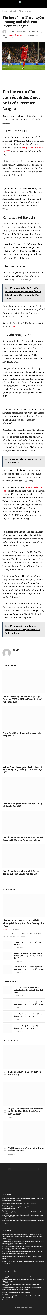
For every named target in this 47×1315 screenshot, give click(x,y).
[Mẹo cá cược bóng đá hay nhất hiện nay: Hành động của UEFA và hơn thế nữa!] (23, 856)
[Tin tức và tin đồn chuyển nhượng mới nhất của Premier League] (23, 56)
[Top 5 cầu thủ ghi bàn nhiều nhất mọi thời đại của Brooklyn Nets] (7, 1028)
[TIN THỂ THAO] (23, 4)
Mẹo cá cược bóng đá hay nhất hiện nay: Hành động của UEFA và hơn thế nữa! (21, 872)
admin (12, 32)
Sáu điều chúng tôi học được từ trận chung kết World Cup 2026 (21, 1212)
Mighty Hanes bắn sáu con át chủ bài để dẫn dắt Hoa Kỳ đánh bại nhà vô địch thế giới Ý (29, 955)
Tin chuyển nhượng (16, 35)
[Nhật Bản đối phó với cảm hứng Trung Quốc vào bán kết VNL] (24, 1133)
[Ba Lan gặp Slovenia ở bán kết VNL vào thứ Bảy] (7, 945)
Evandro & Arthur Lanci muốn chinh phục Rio (16, 1292)
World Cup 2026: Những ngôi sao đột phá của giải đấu (19, 1203)
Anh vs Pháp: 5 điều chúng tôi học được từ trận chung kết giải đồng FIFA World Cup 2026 (22, 769)
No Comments (33, 35)
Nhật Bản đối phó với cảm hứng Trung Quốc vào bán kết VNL (26, 1149)
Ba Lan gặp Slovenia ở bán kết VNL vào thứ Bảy (16, 1276)
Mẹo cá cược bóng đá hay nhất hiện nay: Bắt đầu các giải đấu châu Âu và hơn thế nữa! (23, 838)
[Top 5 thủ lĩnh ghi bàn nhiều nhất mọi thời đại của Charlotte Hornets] (7, 1016)
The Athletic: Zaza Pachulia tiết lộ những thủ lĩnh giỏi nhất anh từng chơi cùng (23, 923)
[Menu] (4, 4)
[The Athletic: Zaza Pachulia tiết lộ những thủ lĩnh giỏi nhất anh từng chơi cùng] (24, 905)
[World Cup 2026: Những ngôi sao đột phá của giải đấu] (23, 718)
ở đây (13, 326)
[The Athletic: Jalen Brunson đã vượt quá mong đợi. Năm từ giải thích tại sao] (7, 969)
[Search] (43, 4)
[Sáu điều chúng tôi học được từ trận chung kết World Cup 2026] (23, 788)
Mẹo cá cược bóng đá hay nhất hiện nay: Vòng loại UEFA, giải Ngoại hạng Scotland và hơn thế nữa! (22, 699)
